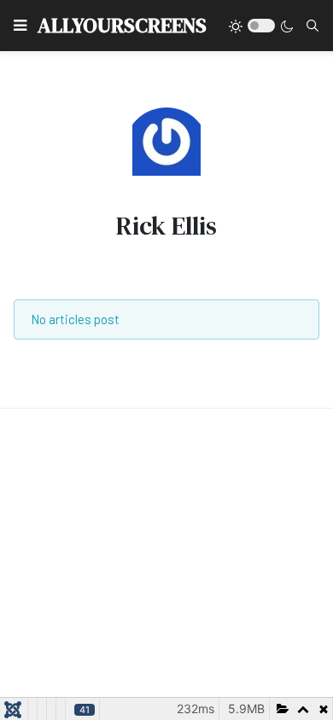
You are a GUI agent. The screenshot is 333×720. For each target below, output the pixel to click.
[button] (20, 25)
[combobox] (312, 25)
